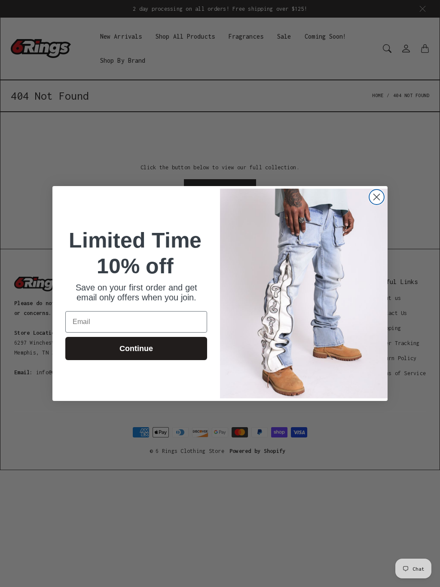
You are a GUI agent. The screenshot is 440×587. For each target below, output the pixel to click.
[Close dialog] (376, 197)
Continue (136, 348)
